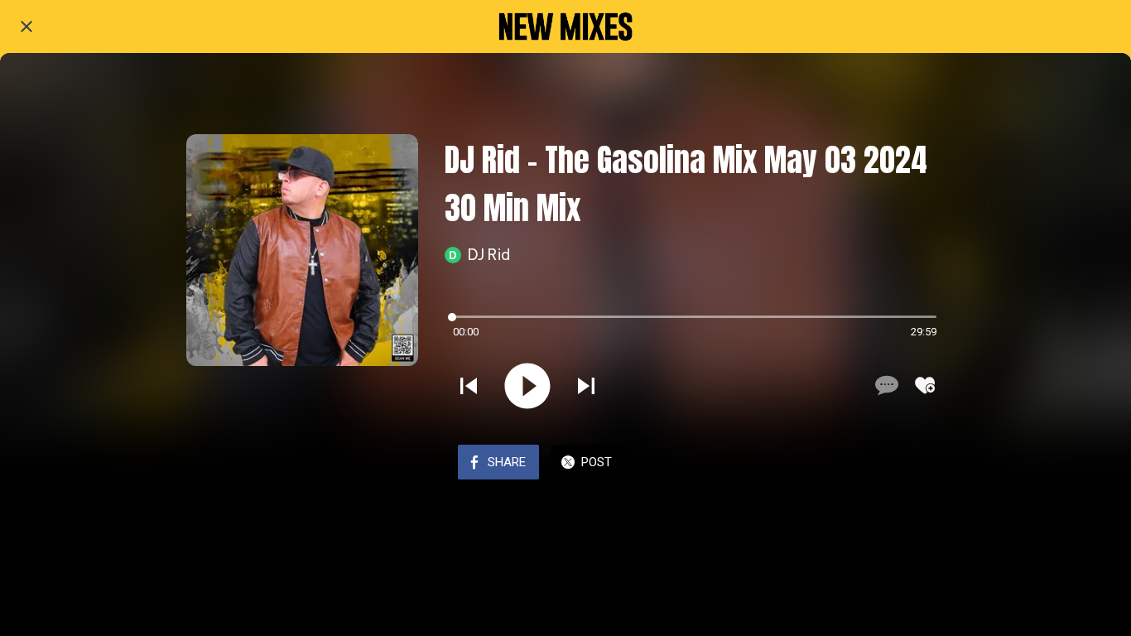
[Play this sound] (527, 386)
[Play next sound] (586, 386)
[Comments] (885, 385)
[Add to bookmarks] (925, 385)
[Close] (26, 26)
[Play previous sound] (468, 386)
